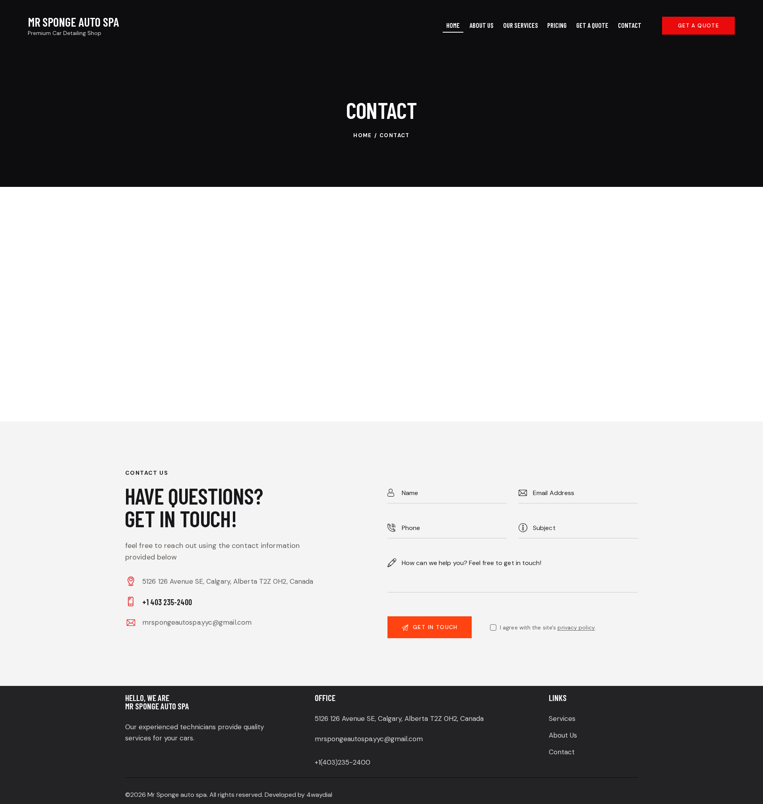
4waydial (319, 794)
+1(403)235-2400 (342, 762)
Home (362, 135)
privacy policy (576, 628)
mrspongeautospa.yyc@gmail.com (197, 622)
